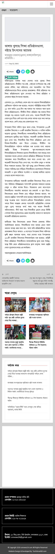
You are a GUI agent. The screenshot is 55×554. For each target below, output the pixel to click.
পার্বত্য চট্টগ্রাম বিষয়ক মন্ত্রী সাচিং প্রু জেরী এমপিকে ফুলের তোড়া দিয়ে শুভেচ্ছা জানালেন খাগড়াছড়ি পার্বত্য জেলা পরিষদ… (27, 374)
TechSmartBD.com (39, 551)
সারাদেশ (8, 299)
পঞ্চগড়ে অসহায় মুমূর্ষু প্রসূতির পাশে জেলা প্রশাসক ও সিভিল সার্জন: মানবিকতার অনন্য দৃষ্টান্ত (25, 390)
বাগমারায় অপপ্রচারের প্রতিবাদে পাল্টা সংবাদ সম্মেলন (25, 382)
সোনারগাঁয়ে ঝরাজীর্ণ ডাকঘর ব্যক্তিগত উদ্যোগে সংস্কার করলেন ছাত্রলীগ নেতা (13, 281)
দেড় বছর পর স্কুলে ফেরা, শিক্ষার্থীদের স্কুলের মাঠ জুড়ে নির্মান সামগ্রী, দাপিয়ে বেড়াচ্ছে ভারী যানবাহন (41, 281)
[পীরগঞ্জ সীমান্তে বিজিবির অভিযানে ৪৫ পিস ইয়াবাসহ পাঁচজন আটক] (39, 332)
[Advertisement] (27, 456)
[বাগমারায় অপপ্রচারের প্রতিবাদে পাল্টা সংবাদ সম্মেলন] (39, 304)
